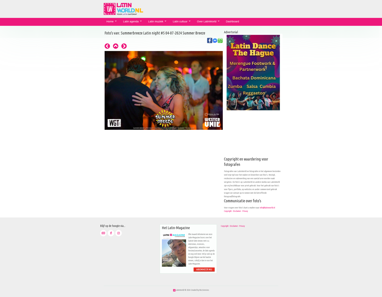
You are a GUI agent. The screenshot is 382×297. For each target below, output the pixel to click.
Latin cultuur (180, 21)
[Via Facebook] (111, 233)
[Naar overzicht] (115, 46)
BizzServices (204, 290)
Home (110, 21)
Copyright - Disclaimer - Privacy (236, 211)
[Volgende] (124, 46)
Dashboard (232, 21)
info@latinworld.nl (267, 207)
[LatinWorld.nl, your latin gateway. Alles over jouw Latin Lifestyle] (174, 290)
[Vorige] (107, 46)
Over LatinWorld (206, 21)
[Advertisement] (253, 135)
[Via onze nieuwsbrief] (103, 233)
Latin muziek (155, 21)
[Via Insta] (118, 233)
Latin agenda (131, 21)
